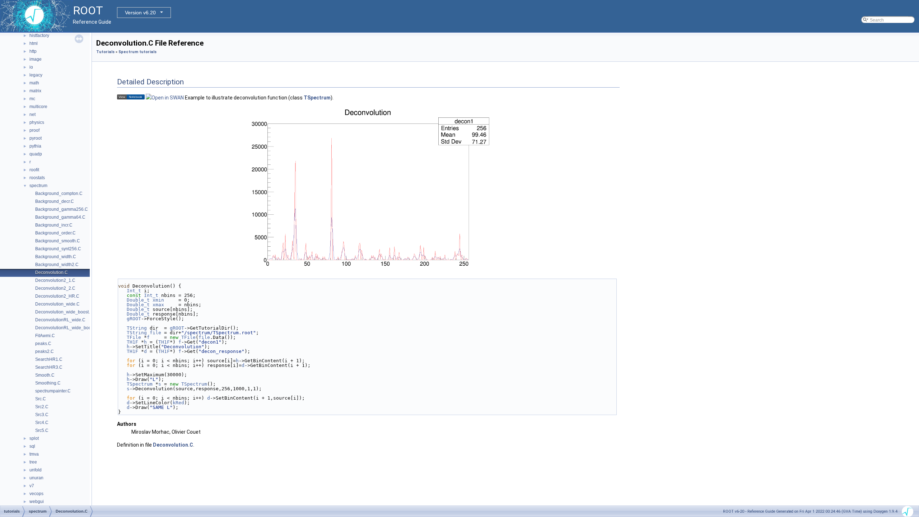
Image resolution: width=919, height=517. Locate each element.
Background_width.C (55, 256)
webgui (36, 501)
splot (34, 438)
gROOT (134, 318)
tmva (34, 454)
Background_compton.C (59, 193)
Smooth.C (45, 375)
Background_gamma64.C (60, 217)
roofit (34, 169)
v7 (31, 485)
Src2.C (41, 406)
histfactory (39, 35)
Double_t (138, 300)
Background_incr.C (54, 225)
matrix (35, 90)
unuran (36, 477)
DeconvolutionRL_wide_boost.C (67, 327)
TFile (134, 337)
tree (33, 462)
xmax (158, 304)
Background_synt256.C (58, 248)
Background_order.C (55, 233)
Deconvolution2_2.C (55, 288)
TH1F (132, 342)
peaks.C (43, 343)
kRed (178, 402)
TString (137, 328)
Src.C (40, 398)
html (33, 43)
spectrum (38, 185)
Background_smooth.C (57, 240)
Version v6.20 (140, 12)
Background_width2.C (57, 264)
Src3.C (41, 414)
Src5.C (41, 430)
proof (34, 130)
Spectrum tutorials (137, 52)
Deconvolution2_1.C (55, 280)
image (35, 59)
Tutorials (105, 52)
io (31, 67)
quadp (35, 154)
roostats (37, 177)
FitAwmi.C (45, 335)
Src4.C (41, 422)
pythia (35, 146)
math (34, 82)
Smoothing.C (48, 383)
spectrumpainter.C (53, 390)
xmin (158, 300)
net (32, 114)
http (33, 51)
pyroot (35, 138)
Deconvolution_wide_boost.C (64, 312)
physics (36, 122)
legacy (35, 75)
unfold (35, 469)
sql (32, 446)
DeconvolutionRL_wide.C (60, 319)
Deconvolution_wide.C (57, 304)
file (155, 332)
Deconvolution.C (51, 272)
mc (32, 98)
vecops (36, 493)
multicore (38, 106)
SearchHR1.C (48, 359)
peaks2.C (44, 351)
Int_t (134, 290)
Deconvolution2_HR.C (57, 296)
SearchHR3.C (48, 367)
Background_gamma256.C (61, 209)
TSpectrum (317, 98)
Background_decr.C (54, 201)
